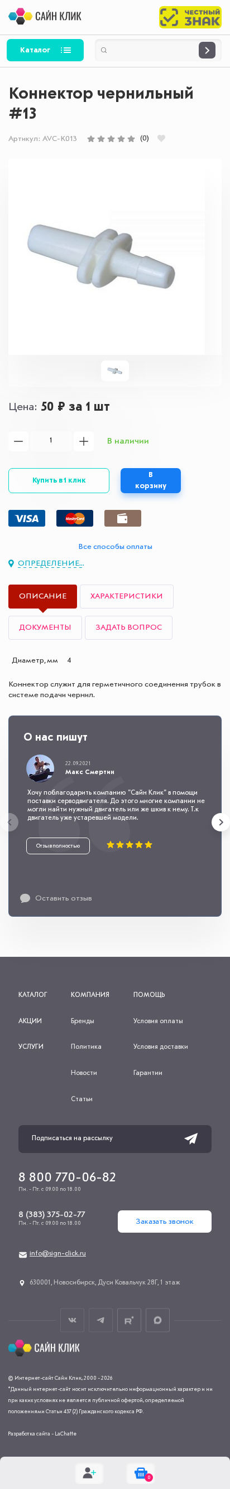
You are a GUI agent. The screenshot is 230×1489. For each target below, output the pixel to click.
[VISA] (26, 518)
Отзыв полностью (58, 846)
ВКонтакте (72, 1320)
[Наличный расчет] (122, 518)
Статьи (82, 1099)
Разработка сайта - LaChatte (42, 1434)
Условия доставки (160, 1047)
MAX (158, 1320)
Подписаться (191, 1139)
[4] (121, 139)
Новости (84, 1073)
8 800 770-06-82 (67, 1178)
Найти (207, 50)
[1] (91, 139)
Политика (86, 1047)
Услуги (31, 1047)
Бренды (82, 1021)
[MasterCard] (74, 518)
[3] (111, 139)
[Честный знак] (190, 17)
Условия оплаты (158, 1021)
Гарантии (147, 1073)
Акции (30, 1021)
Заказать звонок (165, 1221)
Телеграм (101, 1320)
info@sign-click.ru (58, 1253)
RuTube (129, 1320)
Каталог (35, 50)
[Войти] (89, 1473)
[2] (101, 139)
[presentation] (9, 822)
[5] (131, 139)
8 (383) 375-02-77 (51, 1214)
